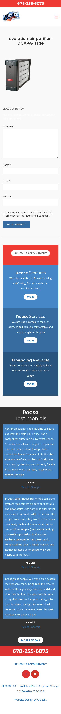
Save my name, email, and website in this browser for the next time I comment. (29, 214)
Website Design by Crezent (30, 699)
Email (7, 181)
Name (7, 165)
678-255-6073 (30, 3)
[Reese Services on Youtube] (35, 674)
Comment (8, 126)
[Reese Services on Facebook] (26, 674)
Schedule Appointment (30, 253)
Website (7, 196)
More (30, 296)
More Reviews (30, 640)
